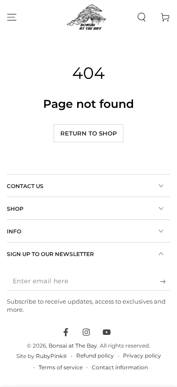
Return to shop (88, 133)
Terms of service (61, 367)
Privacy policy (142, 355)
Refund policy (95, 355)
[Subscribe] (165, 281)
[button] (141, 17)
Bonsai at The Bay (73, 345)
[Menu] (12, 17)
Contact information (120, 367)
